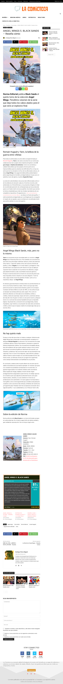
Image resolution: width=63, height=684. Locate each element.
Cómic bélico (17, 524)
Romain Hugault (7, 161)
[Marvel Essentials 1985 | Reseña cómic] (8, 580)
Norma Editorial (24, 524)
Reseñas (8, 25)
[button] (60, 14)
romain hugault (32, 524)
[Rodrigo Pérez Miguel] (4, 38)
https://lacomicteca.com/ (20, 554)
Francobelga (13, 25)
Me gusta (22, 652)
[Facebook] (17, 88)
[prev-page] (4, 592)
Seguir (28, 652)
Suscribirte (41, 652)
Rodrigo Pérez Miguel (11, 37)
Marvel (5, 583)
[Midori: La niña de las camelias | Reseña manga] (45, 39)
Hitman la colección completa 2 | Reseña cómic (20, 587)
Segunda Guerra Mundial (9, 526)
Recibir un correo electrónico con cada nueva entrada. (18, 636)
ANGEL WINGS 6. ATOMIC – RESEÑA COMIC (8, 514)
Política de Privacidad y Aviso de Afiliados (31, 681)
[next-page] (6, 592)
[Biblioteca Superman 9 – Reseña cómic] (34, 580)
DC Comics (18, 583)
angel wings (10, 524)
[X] (20, 88)
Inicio (4, 25)
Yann (17, 526)
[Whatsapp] (23, 88)
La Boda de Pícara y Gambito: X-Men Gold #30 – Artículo (54, 49)
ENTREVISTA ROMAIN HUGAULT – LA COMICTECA (20, 514)
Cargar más (50, 54)
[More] (26, 88)
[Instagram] (18, 565)
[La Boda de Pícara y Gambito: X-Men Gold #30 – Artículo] (45, 49)
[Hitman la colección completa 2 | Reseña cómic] (21, 580)
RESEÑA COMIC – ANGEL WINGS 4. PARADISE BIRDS (32, 514)
